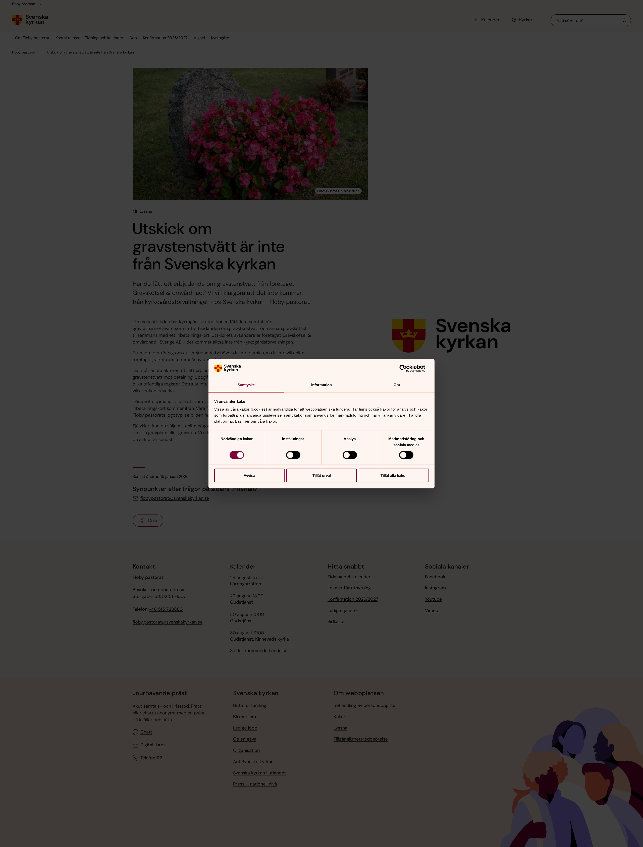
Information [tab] (321, 385)
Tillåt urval (321, 475)
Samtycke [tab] (246, 385)
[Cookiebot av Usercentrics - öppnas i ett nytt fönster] (407, 368)
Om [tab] (397, 385)
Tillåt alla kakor (394, 475)
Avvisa (249, 475)
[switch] (293, 455)
